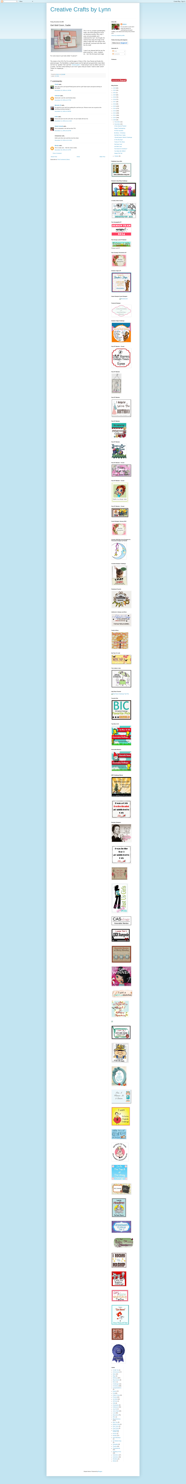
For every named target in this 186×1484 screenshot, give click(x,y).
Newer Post (54, 156)
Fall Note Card (118, 144)
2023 (114, 88)
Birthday (115, 1378)
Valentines (115, 1457)
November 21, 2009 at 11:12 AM (63, 121)
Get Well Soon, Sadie (120, 135)
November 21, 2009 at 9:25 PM (63, 130)
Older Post (102, 156)
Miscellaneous (117, 1419)
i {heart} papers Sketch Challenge (123, 137)
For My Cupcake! (118, 130)
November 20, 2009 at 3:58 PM (63, 111)
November (117, 124)
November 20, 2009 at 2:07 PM (63, 100)
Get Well (57, 76)
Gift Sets (115, 1401)
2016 (114, 104)
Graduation (116, 1405)
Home (78, 156)
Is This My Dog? (118, 139)
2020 (114, 95)
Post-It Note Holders (116, 1431)
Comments (117, 54)
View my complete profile (118, 35)
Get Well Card (118, 146)
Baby (114, 1374)
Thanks (115, 1446)
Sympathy (115, 1444)
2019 (114, 97)
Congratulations (117, 1388)
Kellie (56, 116)
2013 (114, 110)
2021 (114, 92)
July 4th (115, 1409)
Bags (114, 1376)
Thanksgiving (116, 1448)
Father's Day (116, 1395)
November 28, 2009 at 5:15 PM (63, 150)
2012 (114, 113)
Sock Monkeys (117, 1437)
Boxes (114, 1382)
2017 (114, 101)
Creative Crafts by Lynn (80, 9)
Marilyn (57, 145)
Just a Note (116, 1411)
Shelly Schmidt (59, 126)
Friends (115, 1397)
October (117, 156)
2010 (114, 117)
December (117, 122)
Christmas (115, 1386)
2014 (114, 108)
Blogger (100, 1471)
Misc (114, 1417)
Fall (114, 1393)
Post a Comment (57, 153)
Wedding (115, 1459)
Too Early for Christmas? (120, 148)
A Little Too (116, 1370)
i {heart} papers (76, 65)
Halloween (116, 1407)
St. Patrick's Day (117, 1441)
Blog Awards (116, 1380)
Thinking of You (117, 1451)
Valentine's (116, 1455)
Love (114, 1413)
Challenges (116, 1384)
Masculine (115, 1415)
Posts (115, 51)
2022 (114, 90)
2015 (114, 106)
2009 (114, 120)
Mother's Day (116, 1424)
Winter (114, 1461)
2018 (114, 99)
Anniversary (116, 1372)
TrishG (56, 84)
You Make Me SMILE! (120, 151)
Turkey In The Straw (119, 142)
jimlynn (125, 24)
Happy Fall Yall (118, 153)
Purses (115, 1433)
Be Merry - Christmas (119, 133)
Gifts (114, 1403)
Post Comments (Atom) (64, 159)
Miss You (115, 1422)
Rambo (115, 1435)
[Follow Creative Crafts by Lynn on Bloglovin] (119, 44)
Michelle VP (58, 105)
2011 (114, 115)
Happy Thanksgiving (119, 128)
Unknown (57, 95)
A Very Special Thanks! (120, 126)
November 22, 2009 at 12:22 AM (63, 140)
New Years (116, 1426)
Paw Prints (115, 1428)
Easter (114, 1391)
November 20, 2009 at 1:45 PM (63, 90)
